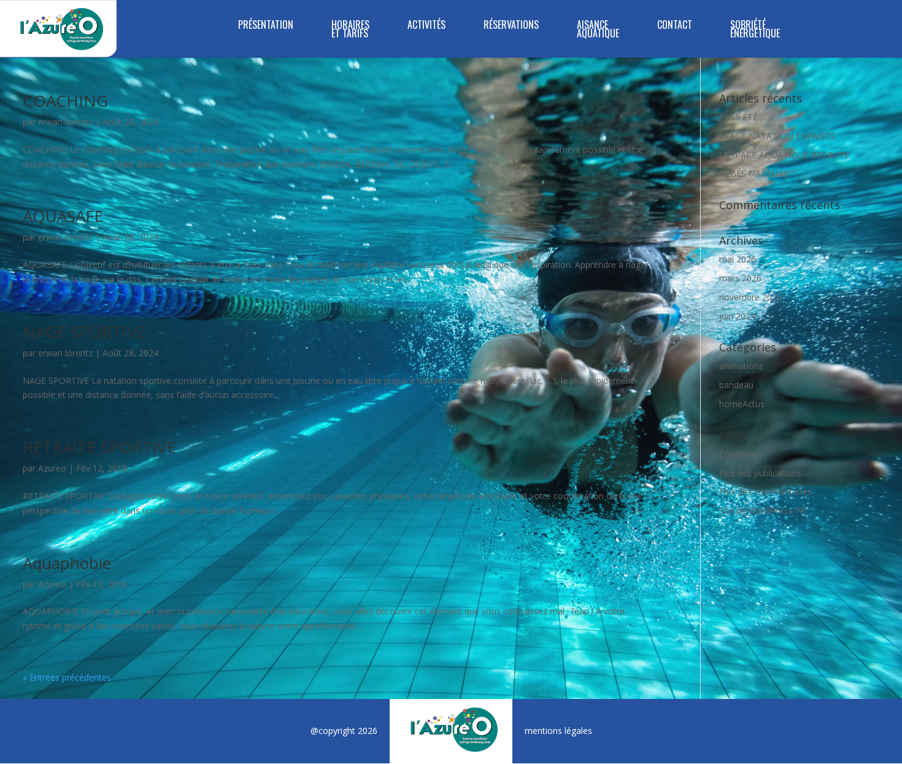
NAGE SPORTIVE (84, 332)
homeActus (742, 404)
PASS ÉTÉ (738, 117)
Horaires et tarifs (350, 30)
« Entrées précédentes (67, 677)
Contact (674, 26)
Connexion (740, 454)
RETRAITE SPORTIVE (99, 447)
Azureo (52, 468)
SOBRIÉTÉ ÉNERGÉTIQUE (755, 30)
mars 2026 (740, 278)
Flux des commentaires (765, 491)
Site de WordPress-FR (762, 510)
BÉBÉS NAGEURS (753, 173)
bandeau (736, 385)
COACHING (65, 101)
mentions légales (558, 730)
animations (741, 366)
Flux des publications (760, 473)
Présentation (265, 26)
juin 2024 (737, 316)
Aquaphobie (67, 563)
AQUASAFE (63, 216)
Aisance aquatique (598, 30)
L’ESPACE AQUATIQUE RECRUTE (784, 155)
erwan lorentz (65, 122)
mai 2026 (737, 259)
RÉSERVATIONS (511, 26)
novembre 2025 (750, 297)
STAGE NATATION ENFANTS (777, 136)
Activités (426, 26)
